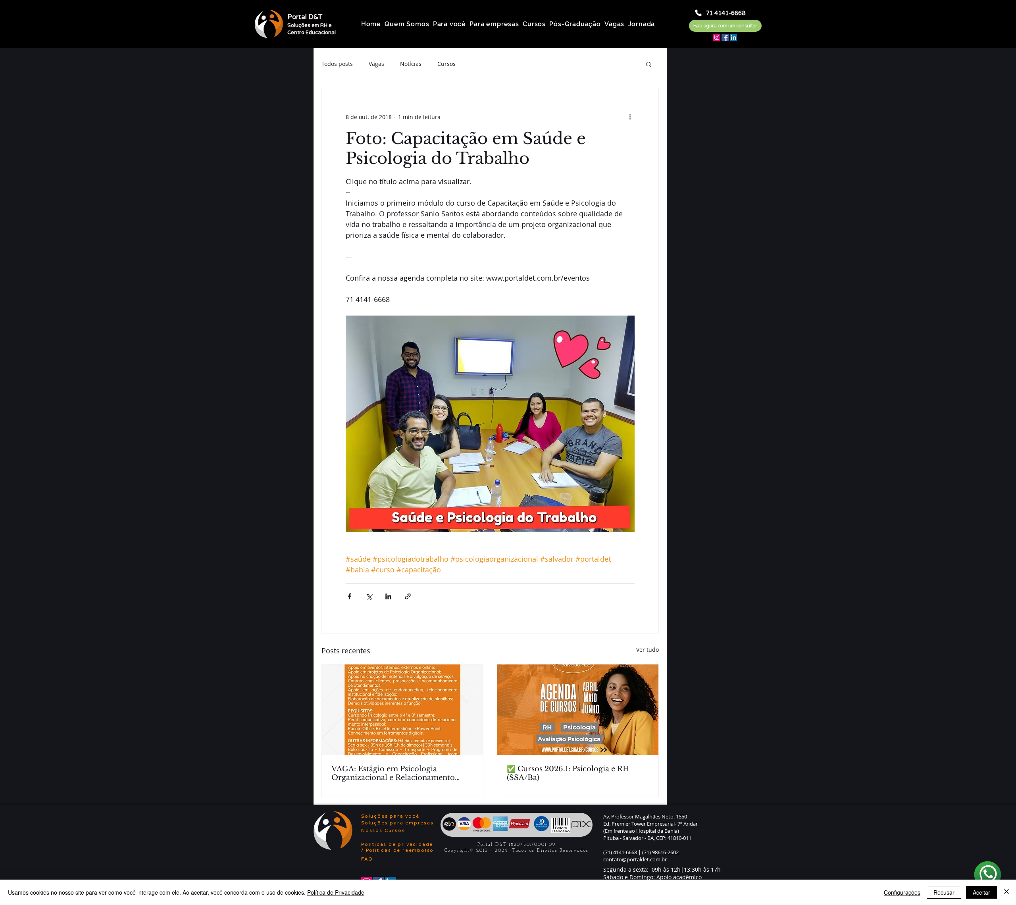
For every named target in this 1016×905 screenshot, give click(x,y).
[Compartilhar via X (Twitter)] (369, 596)
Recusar (943, 892)
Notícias (410, 63)
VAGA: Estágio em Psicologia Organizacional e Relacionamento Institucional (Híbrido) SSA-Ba (393, 773)
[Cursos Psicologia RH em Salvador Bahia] (577, 709)
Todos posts (337, 63)
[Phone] (698, 13)
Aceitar (981, 892)
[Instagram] (716, 37)
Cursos (446, 63)
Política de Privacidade (335, 892)
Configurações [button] (902, 892)
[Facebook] (725, 37)
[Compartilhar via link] (408, 596)
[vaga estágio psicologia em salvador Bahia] (402, 709)
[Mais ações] (630, 116)
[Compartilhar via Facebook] (349, 596)
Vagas (376, 63)
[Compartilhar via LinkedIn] (388, 596)
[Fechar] (1006, 892)
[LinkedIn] (733, 37)
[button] (648, 64)
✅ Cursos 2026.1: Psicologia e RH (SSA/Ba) (568, 773)
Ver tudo (647, 649)
